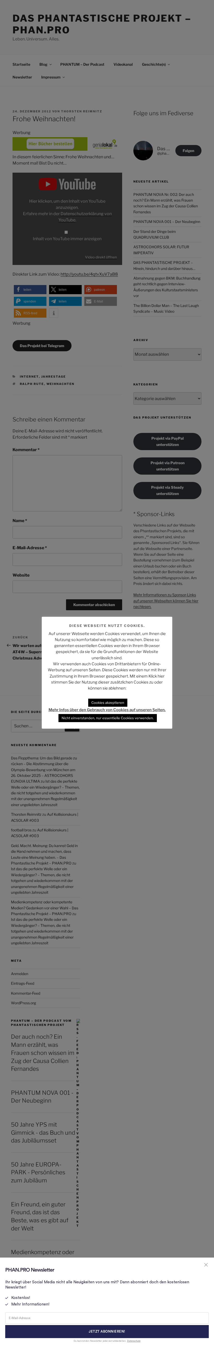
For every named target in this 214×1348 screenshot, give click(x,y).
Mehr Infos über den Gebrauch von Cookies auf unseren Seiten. (107, 710)
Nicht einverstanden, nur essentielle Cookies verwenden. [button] (108, 718)
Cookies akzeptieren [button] (107, 702)
